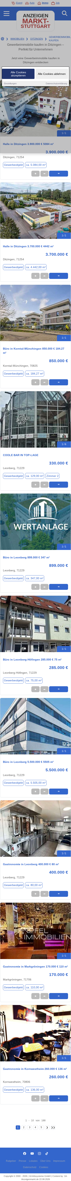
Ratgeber (11, 1161)
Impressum (59, 1161)
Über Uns (45, 1161)
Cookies (43, 1167)
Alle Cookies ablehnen (52, 73)
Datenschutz (29, 1167)
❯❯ (53, 1127)
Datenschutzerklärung (56, 83)
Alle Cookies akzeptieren (18, 74)
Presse (22, 1161)
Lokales (33, 1161)
